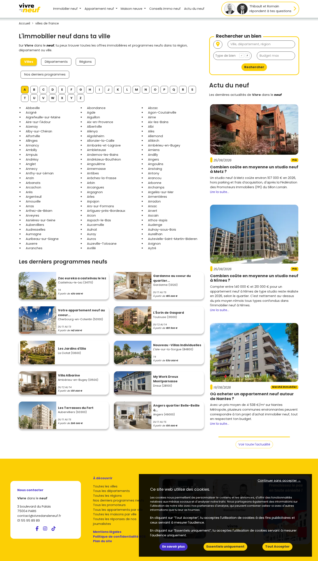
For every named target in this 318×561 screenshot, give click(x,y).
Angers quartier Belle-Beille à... (176, 407)
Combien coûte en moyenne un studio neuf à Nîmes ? (254, 278)
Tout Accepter (277, 546)
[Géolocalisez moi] (217, 44)
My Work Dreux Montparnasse (165, 379)
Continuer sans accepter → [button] (279, 480)
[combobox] (232, 55)
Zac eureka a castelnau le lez (82, 278)
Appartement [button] (99, 8)
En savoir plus (173, 546)
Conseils (165, 8)
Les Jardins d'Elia (72, 348)
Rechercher (254, 67)
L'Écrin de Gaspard (168, 312)
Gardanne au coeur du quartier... (172, 278)
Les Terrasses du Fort (75, 408)
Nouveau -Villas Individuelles (177, 345)
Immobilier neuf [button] (66, 8)
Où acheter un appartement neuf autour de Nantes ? (252, 396)
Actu (194, 8)
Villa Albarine (69, 375)
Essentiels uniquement (225, 546)
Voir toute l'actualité (254, 444)
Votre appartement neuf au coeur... (81, 312)
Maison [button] (131, 8)
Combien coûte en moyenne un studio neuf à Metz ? (254, 169)
